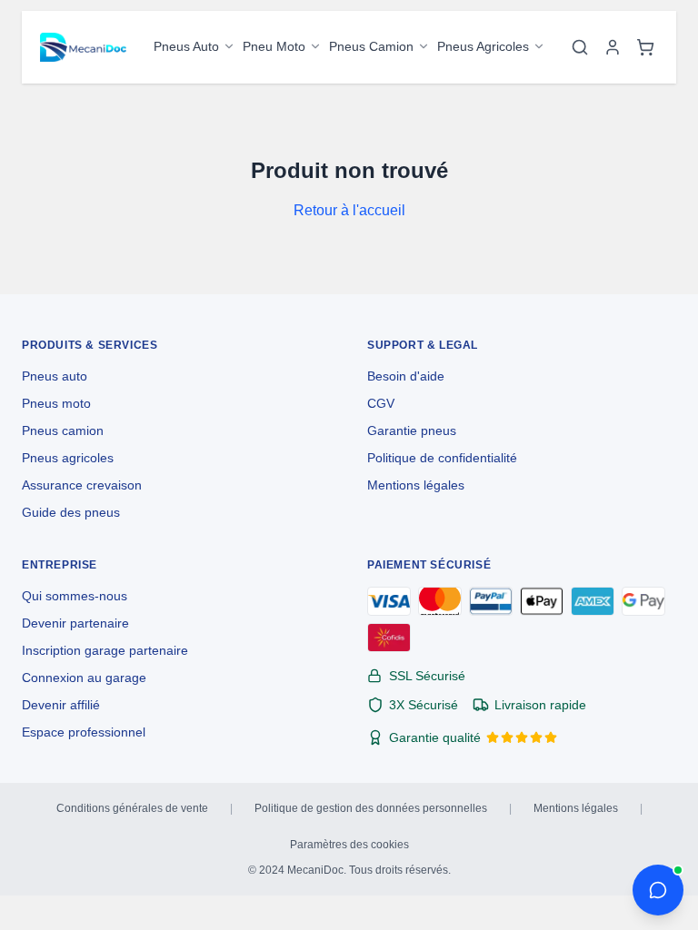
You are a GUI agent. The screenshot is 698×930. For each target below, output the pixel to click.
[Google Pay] (643, 601)
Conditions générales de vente (132, 808)
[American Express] (592, 601)
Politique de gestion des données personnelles (370, 808)
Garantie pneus (411, 430)
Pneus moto (56, 403)
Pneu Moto (274, 46)
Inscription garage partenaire (105, 650)
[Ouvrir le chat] (658, 890)
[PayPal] (491, 601)
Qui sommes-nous (74, 596)
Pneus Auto (186, 46)
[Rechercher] (580, 47)
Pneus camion (63, 430)
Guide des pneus (71, 512)
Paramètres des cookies (349, 844)
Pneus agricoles (68, 457)
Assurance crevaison (82, 485)
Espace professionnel (83, 732)
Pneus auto (54, 376)
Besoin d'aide (405, 376)
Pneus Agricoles (483, 46)
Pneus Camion (371, 46)
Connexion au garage (84, 677)
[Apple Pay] (541, 601)
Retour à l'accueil (349, 210)
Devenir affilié (61, 705)
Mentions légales (415, 485)
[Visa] (389, 601)
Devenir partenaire (75, 623)
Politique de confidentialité (442, 457)
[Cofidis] (389, 637)
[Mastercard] (440, 601)
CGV (380, 403)
